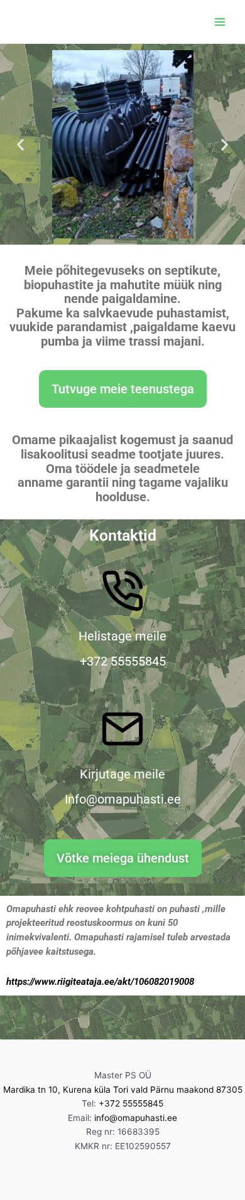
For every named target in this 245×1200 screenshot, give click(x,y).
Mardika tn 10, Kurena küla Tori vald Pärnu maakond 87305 (122, 1090)
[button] (20, 144)
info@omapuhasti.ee (135, 1118)
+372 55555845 (131, 1103)
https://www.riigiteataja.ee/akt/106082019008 (100, 981)
